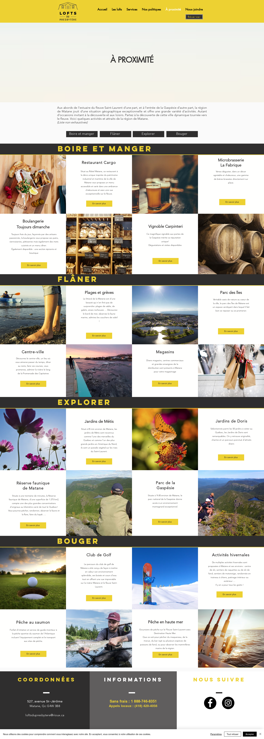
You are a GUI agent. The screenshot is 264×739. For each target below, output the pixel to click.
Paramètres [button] (216, 734)
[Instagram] (228, 703)
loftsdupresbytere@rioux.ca (44, 715)
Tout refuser (232, 734)
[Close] (260, 734)
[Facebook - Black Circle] (210, 703)
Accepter (250, 734)
